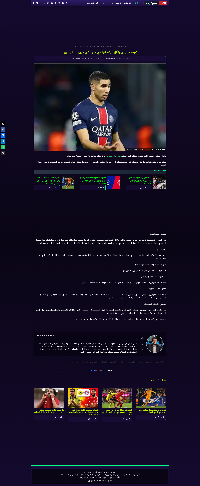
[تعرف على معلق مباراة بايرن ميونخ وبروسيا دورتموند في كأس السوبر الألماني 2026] (117, 398)
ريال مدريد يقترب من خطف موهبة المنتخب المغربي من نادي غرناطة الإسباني (49, 411)
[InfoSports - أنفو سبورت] (155, 3)
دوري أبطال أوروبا (89, 362)
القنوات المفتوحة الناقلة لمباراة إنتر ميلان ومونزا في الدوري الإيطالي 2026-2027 (93, 180)
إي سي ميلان (144, 362)
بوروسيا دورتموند (108, 362)
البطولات (127, 3)
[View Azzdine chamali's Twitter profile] (142, 344)
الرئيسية (122, 46)
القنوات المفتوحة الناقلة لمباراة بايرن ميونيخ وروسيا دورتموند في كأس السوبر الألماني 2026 (83, 412)
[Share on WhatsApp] (3, 147)
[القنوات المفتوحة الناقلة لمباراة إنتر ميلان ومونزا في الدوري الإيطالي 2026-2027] (113, 182)
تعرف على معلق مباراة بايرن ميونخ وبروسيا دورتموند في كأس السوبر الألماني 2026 (117, 412)
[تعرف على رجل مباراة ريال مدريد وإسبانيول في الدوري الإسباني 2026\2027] (159, 182)
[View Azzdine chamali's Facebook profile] (142, 339)
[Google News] (96, 370)
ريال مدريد (73, 362)
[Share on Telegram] (3, 141)
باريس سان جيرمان (114, 156)
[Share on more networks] (3, 153)
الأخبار (137, 3)
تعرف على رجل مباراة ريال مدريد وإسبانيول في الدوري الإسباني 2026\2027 (139, 180)
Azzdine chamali (111, 58)
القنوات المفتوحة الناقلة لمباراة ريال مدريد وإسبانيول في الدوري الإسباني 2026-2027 (48, 180)
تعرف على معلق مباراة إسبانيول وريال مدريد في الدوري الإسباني (152, 411)
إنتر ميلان (159, 362)
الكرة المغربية (93, 3)
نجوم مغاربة (116, 3)
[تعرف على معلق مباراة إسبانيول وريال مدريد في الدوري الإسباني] (151, 398)
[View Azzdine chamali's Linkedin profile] (142, 349)
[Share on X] (3, 124)
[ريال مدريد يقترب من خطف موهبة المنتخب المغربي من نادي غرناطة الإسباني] (49, 398)
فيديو (105, 3)
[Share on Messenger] (3, 135)
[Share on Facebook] (3, 129)
